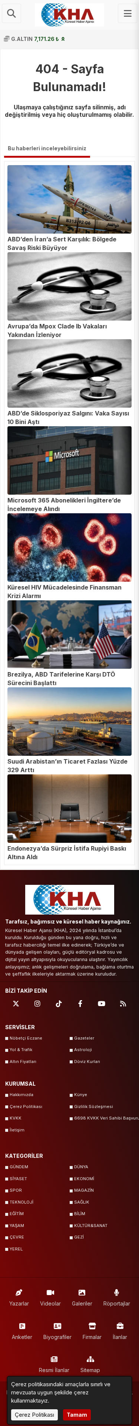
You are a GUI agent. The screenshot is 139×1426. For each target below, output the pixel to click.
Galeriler (82, 1303)
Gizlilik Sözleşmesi (93, 1106)
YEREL (16, 1249)
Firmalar (92, 1337)
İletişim (17, 1130)
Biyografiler (57, 1337)
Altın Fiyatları (23, 1061)
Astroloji (83, 1049)
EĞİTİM (17, 1213)
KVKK (15, 1118)
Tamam (77, 1414)
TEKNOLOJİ (21, 1202)
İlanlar (120, 1337)
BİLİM (79, 1213)
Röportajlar (116, 1303)
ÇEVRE (17, 1237)
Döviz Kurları (87, 1061)
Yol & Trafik (21, 1049)
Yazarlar (19, 1303)
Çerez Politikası (26, 1106)
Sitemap (90, 1370)
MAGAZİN (84, 1190)
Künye (80, 1094)
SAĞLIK (81, 1202)
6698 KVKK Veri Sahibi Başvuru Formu (104, 1118)
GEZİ (79, 1237)
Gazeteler (84, 1038)
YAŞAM (17, 1225)
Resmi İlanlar (54, 1370)
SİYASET (18, 1178)
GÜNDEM (19, 1166)
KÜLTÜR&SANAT (90, 1225)
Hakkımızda (21, 1094)
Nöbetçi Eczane (26, 1038)
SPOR (16, 1190)
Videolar (50, 1303)
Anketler (22, 1337)
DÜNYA (81, 1166)
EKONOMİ (84, 1178)
